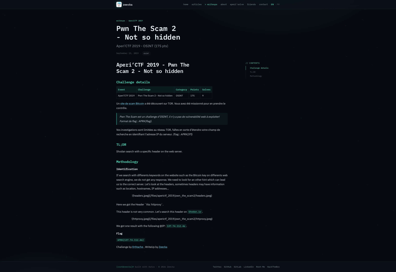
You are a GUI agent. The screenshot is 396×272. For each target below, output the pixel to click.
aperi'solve (237, 4)
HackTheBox (273, 267)
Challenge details (259, 68)
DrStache (137, 247)
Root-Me (260, 267)
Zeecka (163, 247)
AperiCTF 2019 (136, 20)
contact (263, 4)
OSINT (146, 53)
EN (272, 4)
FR (278, 4)
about (224, 4)
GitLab (237, 267)
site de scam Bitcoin (132, 103)
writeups (212, 4)
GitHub (227, 267)
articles (197, 4)
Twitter (217, 267)
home (185, 4)
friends (251, 4)
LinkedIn (249, 267)
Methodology (256, 76)
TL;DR (252, 72)
